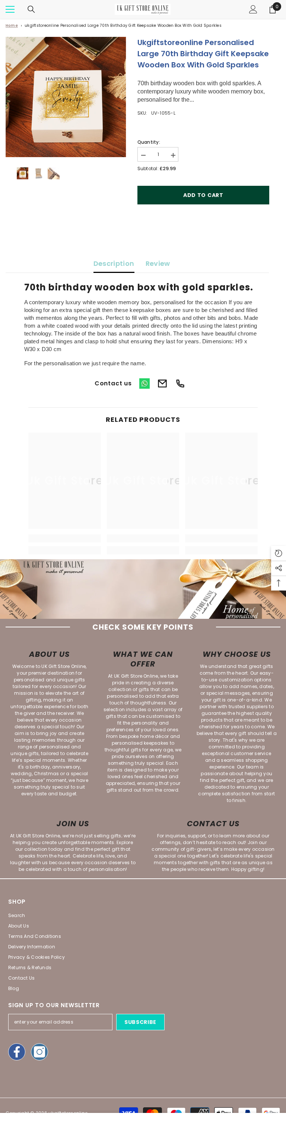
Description (113, 263)
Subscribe (140, 1022)
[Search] (31, 9)
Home (12, 25)
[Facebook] (16, 1051)
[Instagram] (39, 1051)
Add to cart (203, 195)
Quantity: (148, 142)
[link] (64, 538)
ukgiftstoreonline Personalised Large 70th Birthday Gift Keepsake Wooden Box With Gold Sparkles (123, 25)
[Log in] (253, 9)
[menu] (10, 9)
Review (158, 263)
